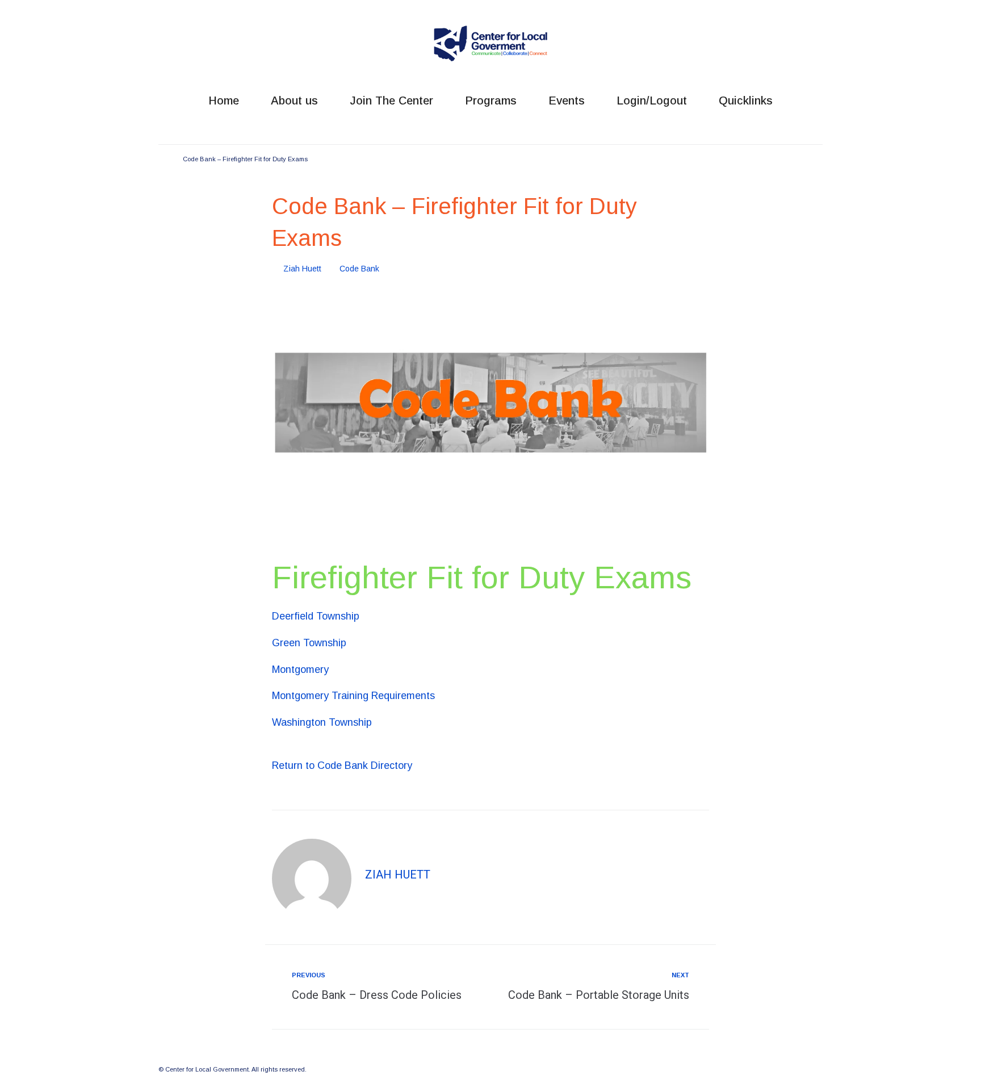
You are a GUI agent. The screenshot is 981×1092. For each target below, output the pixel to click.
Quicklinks (746, 100)
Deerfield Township (315, 616)
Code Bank (359, 268)
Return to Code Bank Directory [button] (342, 765)
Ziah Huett (302, 268)
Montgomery (300, 669)
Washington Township (322, 722)
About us (294, 100)
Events (566, 100)
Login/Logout (652, 100)
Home (223, 100)
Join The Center (391, 100)
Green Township (309, 642)
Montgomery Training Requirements (353, 695)
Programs (491, 100)
